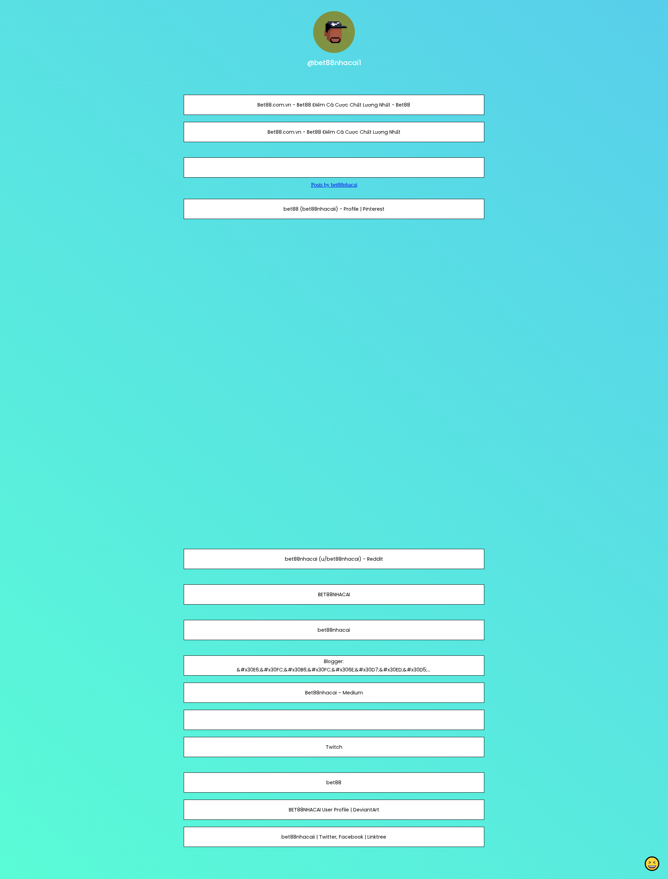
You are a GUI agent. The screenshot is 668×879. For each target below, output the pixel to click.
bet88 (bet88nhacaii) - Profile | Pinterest (334, 208)
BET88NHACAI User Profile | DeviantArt (334, 809)
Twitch (334, 747)
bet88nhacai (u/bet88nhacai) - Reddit (334, 558)
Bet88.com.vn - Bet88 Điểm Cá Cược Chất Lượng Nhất (334, 132)
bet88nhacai (334, 630)
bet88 (333, 782)
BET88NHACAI (334, 594)
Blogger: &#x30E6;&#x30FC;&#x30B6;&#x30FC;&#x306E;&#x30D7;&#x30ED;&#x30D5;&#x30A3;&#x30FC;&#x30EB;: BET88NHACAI (334, 670)
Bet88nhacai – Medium (334, 692)
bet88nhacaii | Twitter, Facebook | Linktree (333, 836)
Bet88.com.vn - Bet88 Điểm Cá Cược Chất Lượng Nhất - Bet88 (333, 104)
